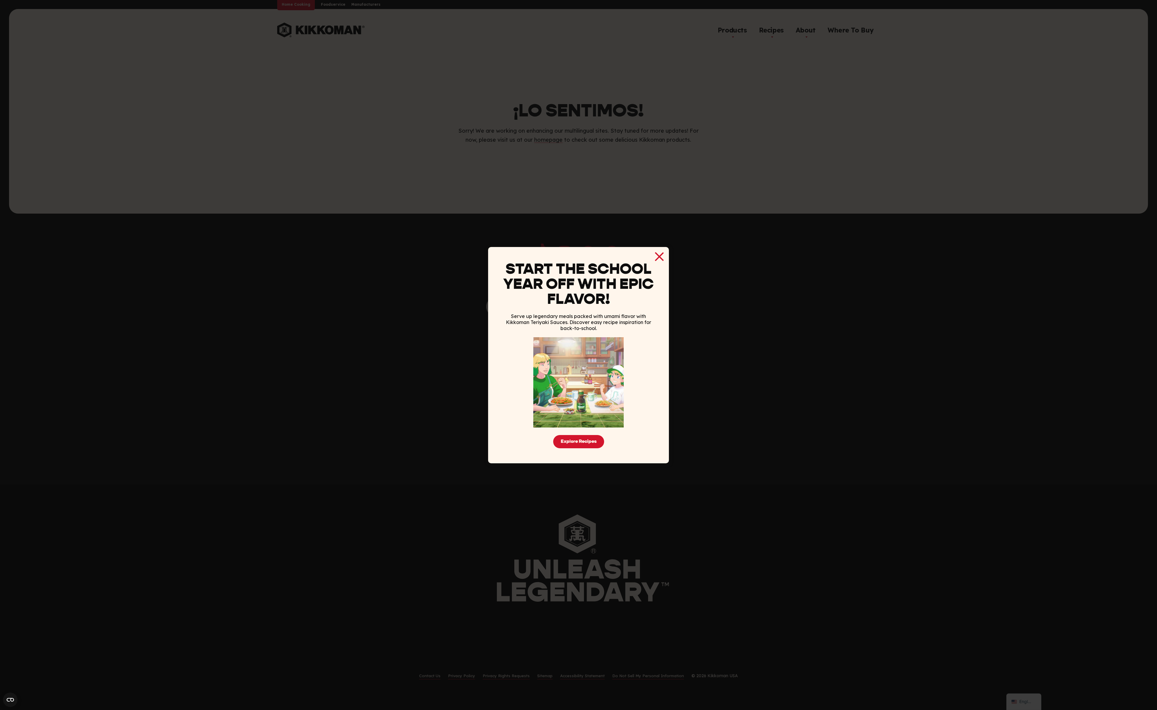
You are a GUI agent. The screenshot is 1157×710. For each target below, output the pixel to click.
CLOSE (659, 256)
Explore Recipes (579, 441)
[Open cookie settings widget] (10, 700)
